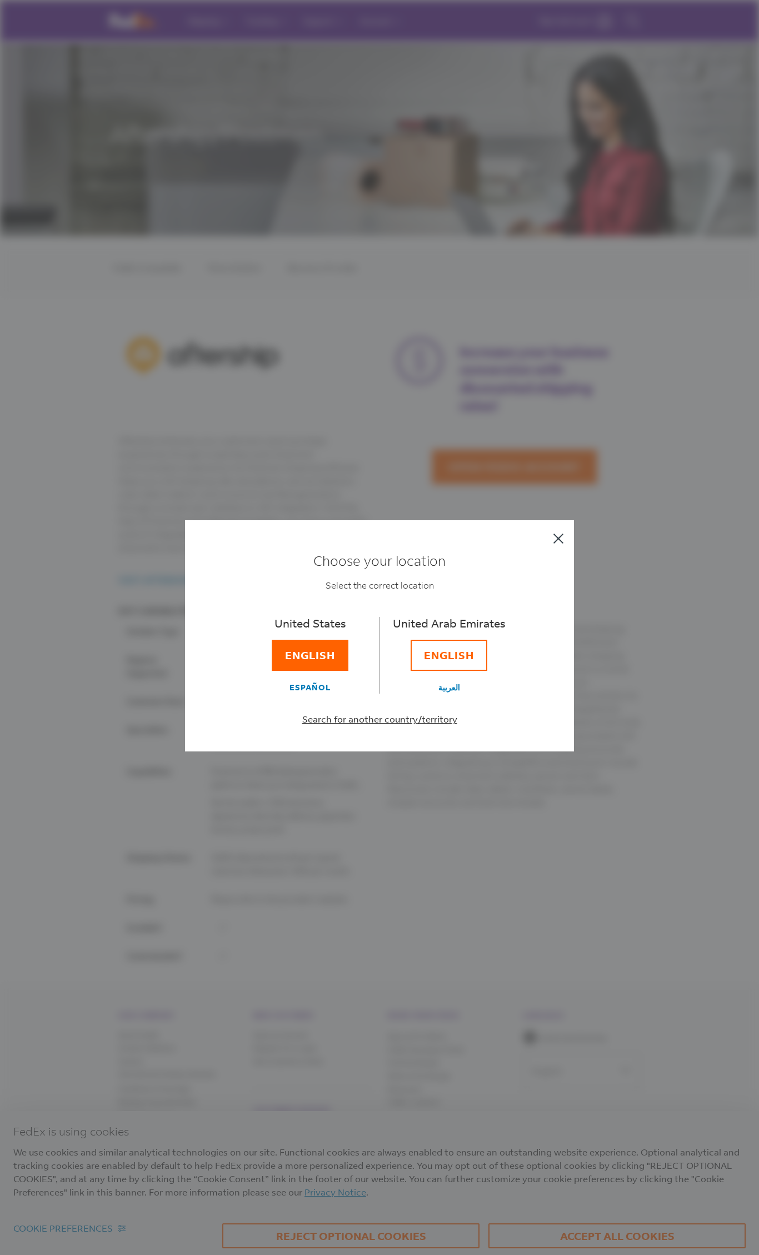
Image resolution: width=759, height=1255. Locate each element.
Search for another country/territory (379, 719)
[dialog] (379, 627)
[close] (558, 538)
